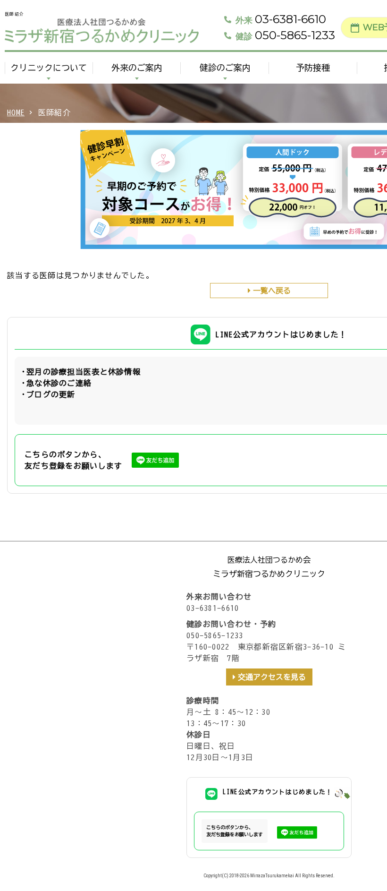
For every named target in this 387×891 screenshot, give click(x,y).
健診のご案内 (225, 67)
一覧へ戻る (272, 290)
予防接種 (313, 67)
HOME (16, 112)
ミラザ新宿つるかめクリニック (269, 574)
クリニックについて (48, 67)
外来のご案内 (136, 67)
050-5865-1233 (285, 35)
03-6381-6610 (281, 19)
